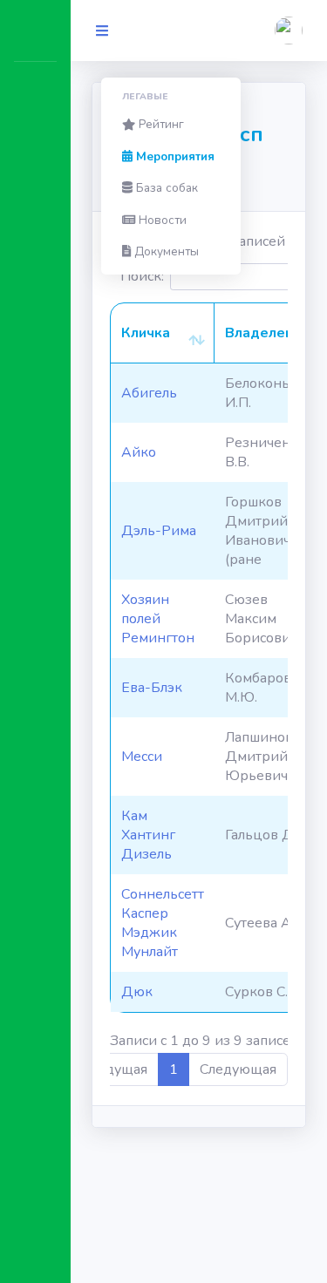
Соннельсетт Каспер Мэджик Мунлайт (162, 923)
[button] (288, 30)
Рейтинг (159, 124)
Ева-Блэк (151, 687)
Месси (141, 756)
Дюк (137, 991)
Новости (161, 220)
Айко (138, 452)
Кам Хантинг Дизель (148, 835)
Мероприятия (174, 156)
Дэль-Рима (158, 530)
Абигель (149, 393)
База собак (165, 188)
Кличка (145, 333)
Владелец (260, 333)
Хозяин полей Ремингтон (157, 619)
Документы (165, 251)
